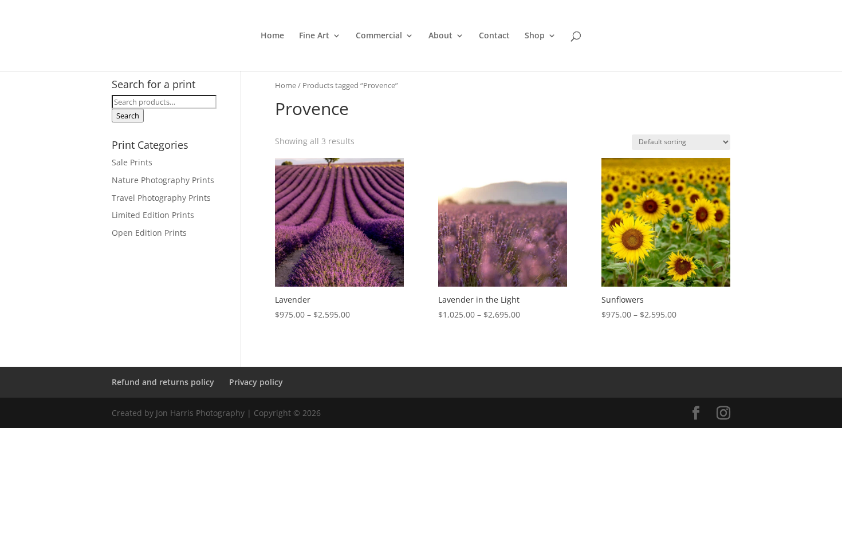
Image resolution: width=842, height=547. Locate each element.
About (440, 36)
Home (272, 36)
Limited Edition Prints (153, 214)
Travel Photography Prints (161, 197)
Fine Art (314, 36)
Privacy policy (256, 381)
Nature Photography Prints (163, 180)
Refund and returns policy (163, 381)
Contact (494, 36)
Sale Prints (132, 162)
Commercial (379, 36)
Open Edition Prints (149, 232)
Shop (535, 36)
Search (127, 115)
